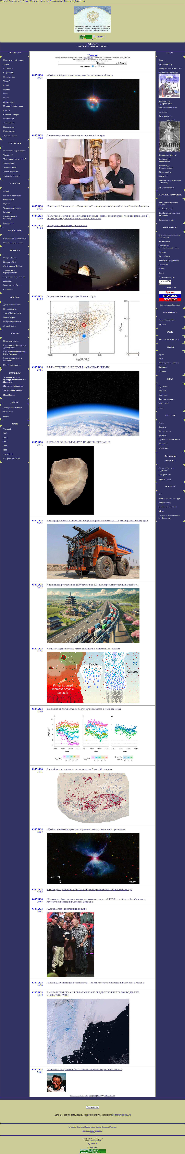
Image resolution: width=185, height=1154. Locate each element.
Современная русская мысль (14, 238)
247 (98, 1095)
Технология (163, 264)
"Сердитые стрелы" (11, 176)
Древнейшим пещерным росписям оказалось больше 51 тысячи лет (80, 769)
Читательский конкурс (13, 390)
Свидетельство (88, 57)
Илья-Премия (9, 395)
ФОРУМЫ (15, 297)
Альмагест (7, 281)
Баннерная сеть (165, 475)
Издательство (8, 127)
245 (90, 1095)
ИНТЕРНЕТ (170, 461)
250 (110, 1095)
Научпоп (162, 324)
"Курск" (6, 81)
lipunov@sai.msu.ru (121, 1115)
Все (160, 494)
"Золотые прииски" (11, 172)
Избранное (163, 444)
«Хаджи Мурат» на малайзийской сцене (67, 909)
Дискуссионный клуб (12, 305)
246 (94, 1095)
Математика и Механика (169, 260)
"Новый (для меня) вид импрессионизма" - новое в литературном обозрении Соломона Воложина (95, 982)
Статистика (105, 1127)
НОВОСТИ (170, 487)
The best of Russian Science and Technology (169, 516)
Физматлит (163, 176)
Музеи (161, 354)
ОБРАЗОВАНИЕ (170, 227)
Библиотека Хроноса (167, 320)
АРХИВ (15, 424)
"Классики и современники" (14, 151)
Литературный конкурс (13, 386)
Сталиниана (8, 290)
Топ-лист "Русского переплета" (166, 469)
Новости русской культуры (14, 60)
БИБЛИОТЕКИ (170, 312)
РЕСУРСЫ (170, 415)
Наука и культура (165, 116)
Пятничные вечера (10, 341)
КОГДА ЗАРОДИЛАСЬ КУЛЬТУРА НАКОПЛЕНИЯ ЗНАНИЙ (78, 442)
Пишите (34, 1)
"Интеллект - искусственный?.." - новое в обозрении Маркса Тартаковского (84, 1069)
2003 (5, 433)
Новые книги (8, 119)
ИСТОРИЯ (15, 250)
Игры (161, 358)
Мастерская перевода (12, 365)
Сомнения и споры (11, 114)
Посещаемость (165, 431)
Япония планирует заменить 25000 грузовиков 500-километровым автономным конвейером (92, 584)
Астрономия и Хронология (14, 277)
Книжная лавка (9, 131)
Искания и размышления (13, 106)
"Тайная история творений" (14, 159)
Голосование (56, 1)
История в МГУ (9, 262)
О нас (25, 1)
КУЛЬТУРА (15, 184)
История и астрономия (168, 108)
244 (86, 1095)
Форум (6, 416)
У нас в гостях (9, 123)
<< (71, 1095)
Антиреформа (164, 241)
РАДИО (170, 332)
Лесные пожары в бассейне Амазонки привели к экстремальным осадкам (83, 648)
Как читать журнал (166, 399)
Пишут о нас (164, 403)
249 (106, 1095)
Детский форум (9, 326)
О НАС (170, 379)
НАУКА (170, 53)
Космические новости (167, 155)
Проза (5, 93)
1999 (5, 450)
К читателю (8, 68)
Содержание (15, 1)
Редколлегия (163, 386)
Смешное (162, 371)
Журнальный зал (10, 136)
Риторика (7, 212)
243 (83, 1095)
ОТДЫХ (170, 347)
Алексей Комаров (95, 1140)
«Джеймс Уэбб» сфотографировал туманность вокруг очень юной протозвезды (86, 829)
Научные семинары (166, 187)
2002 (5, 437)
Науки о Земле (164, 256)
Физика (161, 269)
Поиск (161, 423)
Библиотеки (163, 448)
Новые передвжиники (12, 195)
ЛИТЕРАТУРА (15, 53)
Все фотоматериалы (11, 459)
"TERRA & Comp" (166, 209)
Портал (3, 1)
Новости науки (165, 503)
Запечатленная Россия (12, 285)
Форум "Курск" (9, 317)
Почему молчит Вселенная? (170, 68)
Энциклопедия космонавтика (164, 160)
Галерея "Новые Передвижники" (92, 1131)
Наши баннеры (165, 479)
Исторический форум (12, 321)
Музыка (6, 204)
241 (75, 1095)
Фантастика (8, 412)
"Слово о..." (8, 155)
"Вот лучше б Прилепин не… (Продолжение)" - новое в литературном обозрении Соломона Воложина (98, 206)
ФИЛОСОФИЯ (14, 231)
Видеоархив (8, 223)
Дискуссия (79, 1)
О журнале (163, 395)
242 (79, 1095)
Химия (161, 273)
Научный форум (9, 309)
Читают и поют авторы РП (169, 339)
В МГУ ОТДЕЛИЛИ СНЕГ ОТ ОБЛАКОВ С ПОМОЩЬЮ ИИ (78, 367)
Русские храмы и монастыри (10, 217)
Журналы (162, 435)
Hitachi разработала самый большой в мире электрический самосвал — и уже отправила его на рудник (97, 520)
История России (9, 258)
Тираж (161, 408)
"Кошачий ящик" (10, 167)
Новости (44, 1)
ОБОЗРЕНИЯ (15, 143)
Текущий (7, 429)
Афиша (6, 64)
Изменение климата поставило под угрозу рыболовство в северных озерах (84, 709)
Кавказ (6, 85)
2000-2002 (170, 120)
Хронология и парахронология (10, 271)
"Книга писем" (9, 163)
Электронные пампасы (12, 407)
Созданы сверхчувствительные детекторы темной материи (76, 135)
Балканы (6, 89)
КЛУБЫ (15, 333)
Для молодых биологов (170, 305)
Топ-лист (68, 1)
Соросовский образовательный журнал (169, 246)
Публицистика (9, 77)
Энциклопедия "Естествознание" (166, 166)
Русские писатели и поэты (169, 439)
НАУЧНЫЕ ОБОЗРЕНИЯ (170, 195)
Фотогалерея (8, 199)
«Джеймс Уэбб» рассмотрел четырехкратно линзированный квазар (80, 75)
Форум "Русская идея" (12, 313)
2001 (5, 441)
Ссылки (98, 1127)
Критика (6, 110)
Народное (163, 367)
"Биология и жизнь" (166, 220)
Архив (93, 1127)
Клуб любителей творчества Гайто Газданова (14, 353)
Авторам (162, 391)
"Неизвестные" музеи (12, 208)
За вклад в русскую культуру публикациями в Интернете (14, 379)
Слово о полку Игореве (12, 266)
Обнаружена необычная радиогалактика (67, 225)
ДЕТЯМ (14, 402)
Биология (162, 252)
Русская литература (167, 277)
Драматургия (8, 102)
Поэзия (6, 98)
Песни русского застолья (169, 363)
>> (113, 1095)
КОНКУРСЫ (15, 373)
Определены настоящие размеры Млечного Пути (71, 296)
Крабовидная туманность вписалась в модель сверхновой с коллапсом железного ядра (89, 889)
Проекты (162, 427)
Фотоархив (7, 454)
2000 (5, 446)
